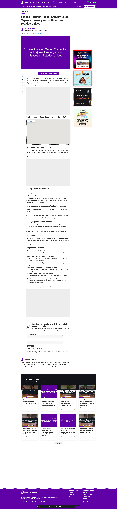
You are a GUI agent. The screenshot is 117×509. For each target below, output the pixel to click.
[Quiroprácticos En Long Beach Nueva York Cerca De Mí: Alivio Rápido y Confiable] (30, 420)
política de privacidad (38, 348)
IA (26, 501)
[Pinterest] (81, 6)
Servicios (27, 11)
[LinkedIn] (82, 6)
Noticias (43, 501)
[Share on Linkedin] (35, 33)
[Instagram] (79, 6)
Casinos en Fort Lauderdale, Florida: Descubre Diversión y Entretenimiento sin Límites (48, 432)
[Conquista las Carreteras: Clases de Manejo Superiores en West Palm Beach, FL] (68, 420)
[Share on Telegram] (22, 85)
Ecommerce (31, 501)
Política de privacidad (53, 506)
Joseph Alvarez (31, 28)
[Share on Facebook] (28, 33)
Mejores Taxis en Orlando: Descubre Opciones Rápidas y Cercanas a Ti (30, 401)
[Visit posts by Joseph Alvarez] (22, 29)
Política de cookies (63, 506)
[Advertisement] (48, 101)
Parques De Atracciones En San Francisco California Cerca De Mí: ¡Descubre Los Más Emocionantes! (67, 403)
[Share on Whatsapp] (33, 33)
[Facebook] (77, 6)
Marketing (37, 501)
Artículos (22, 11)
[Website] (69, 360)
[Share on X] (30, 33)
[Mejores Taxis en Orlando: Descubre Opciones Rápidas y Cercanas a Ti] (30, 391)
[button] (77, 507)
